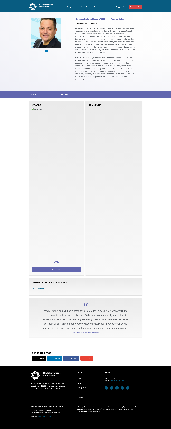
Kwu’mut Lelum (38, 288)
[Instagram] (117, 388)
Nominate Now (135, 7)
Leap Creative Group (44, 416)
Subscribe (80, 397)
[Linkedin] (46, 51)
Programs (70, 7)
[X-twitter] (122, 388)
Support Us (120, 7)
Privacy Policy (82, 388)
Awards (32, 94)
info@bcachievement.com (119, 380)
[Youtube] (111, 388)
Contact (79, 392)
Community (64, 94)
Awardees (108, 7)
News (96, 7)
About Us (84, 7)
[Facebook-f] (106, 388)
